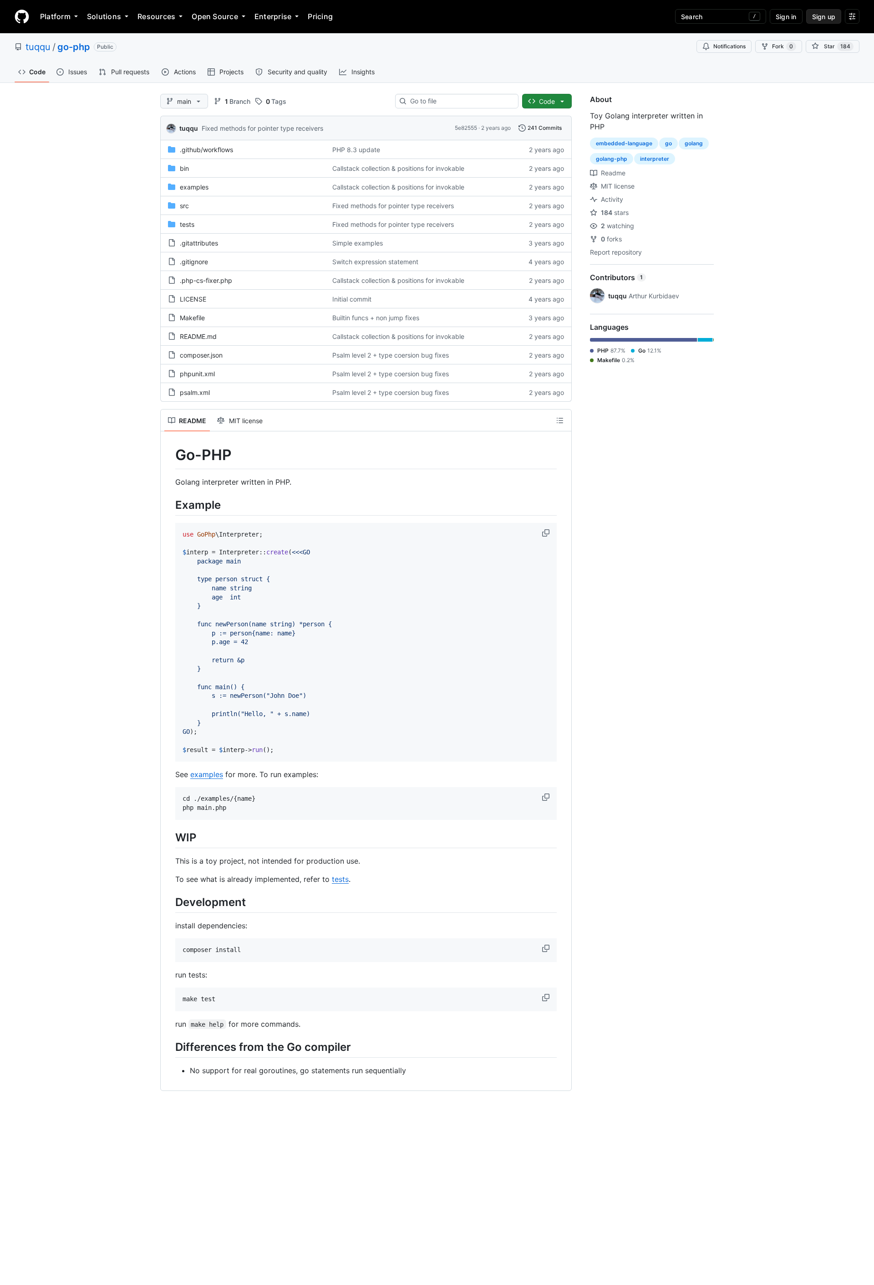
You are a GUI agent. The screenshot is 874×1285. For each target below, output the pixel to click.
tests (187, 224)
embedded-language (624, 143)
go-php (73, 46)
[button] (546, 533)
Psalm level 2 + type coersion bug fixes (390, 355)
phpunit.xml (197, 374)
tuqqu (38, 46)
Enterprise (272, 16)
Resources (156, 16)
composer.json (201, 355)
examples (194, 187)
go (668, 143)
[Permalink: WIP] (169, 837)
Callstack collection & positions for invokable (398, 168)
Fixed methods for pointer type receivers (262, 128)
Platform (55, 16)
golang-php (611, 158)
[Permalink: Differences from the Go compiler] (169, 1046)
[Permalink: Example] (169, 504)
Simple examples (357, 243)
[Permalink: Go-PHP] (169, 455)
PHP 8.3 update (356, 150)
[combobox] (460, 101)
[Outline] (560, 420)
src (184, 206)
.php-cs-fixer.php (206, 280)
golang (694, 143)
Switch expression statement (375, 262)
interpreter (654, 158)
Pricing (320, 16)
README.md (198, 336)
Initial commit (351, 299)
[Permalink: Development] (169, 902)
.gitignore (194, 262)
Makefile (192, 318)
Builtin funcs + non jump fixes (375, 318)
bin (184, 168)
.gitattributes (199, 243)
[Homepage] (22, 16)
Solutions (104, 16)
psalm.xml (195, 392)
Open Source (215, 16)
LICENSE (193, 299)
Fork (782, 46)
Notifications (729, 46)
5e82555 (466, 127)
